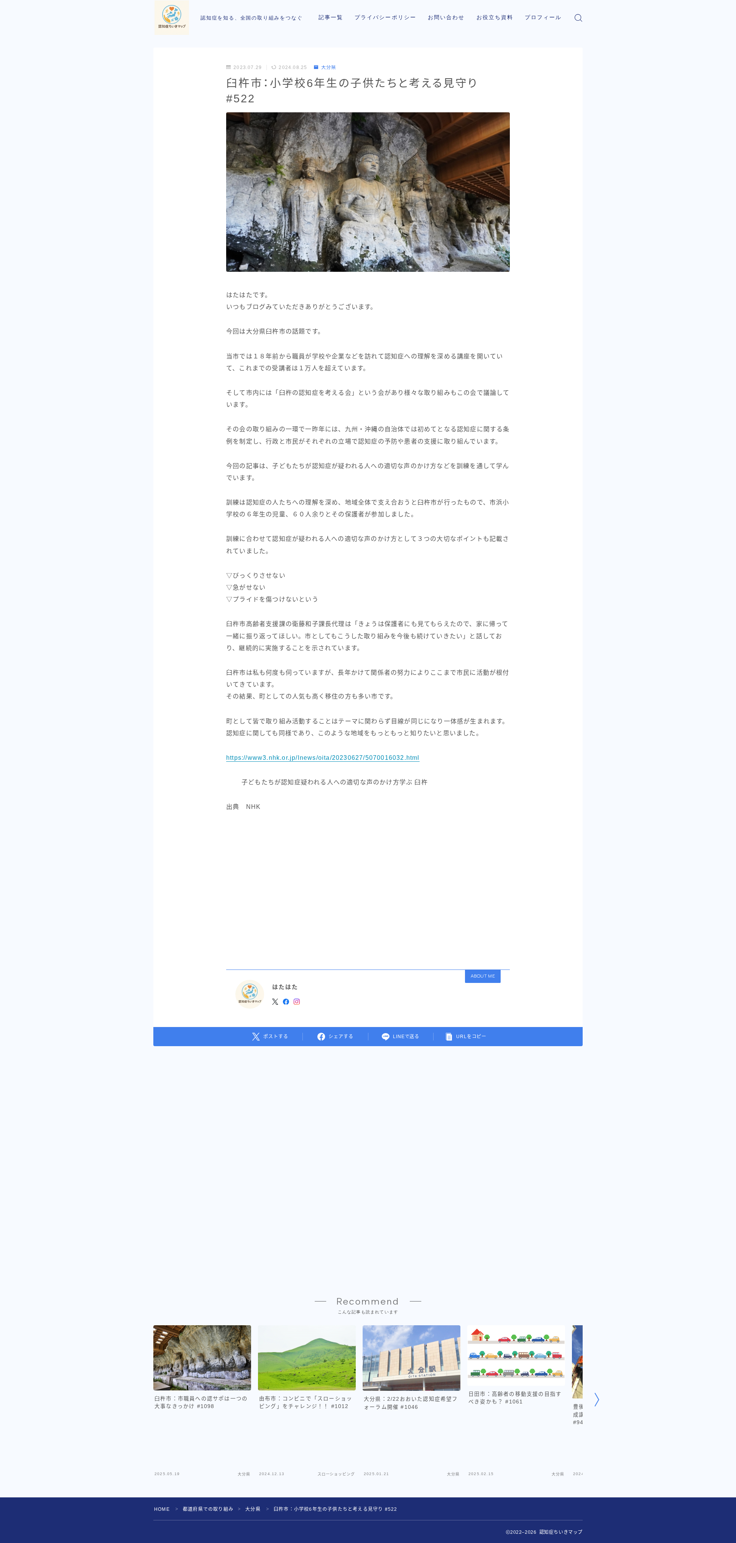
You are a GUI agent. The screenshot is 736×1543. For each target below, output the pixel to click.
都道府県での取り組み (208, 1509)
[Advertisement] (368, 888)
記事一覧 (331, 17)
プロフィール (543, 17)
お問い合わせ (446, 17)
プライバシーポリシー (385, 17)
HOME (162, 1509)
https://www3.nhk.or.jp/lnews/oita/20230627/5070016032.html (323, 757)
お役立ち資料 (495, 17)
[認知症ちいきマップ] (171, 17)
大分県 (328, 67)
